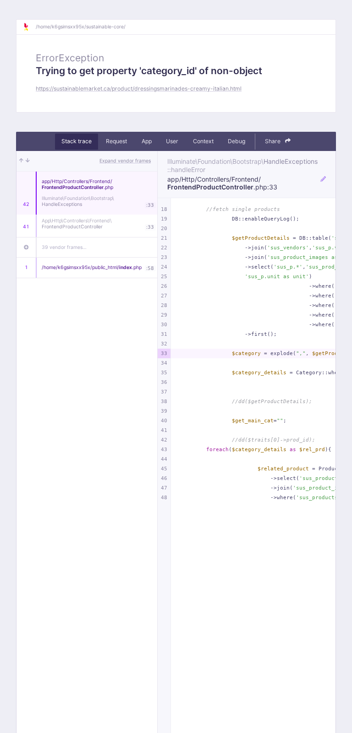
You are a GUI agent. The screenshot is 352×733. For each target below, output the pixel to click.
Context (203, 141)
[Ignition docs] (29, 27)
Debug (236, 141)
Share (273, 141)
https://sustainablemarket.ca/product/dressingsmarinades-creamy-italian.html (139, 88)
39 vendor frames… (64, 247)
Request (116, 141)
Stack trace (76, 141)
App (147, 141)
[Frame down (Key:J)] (27, 161)
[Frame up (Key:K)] (21, 161)
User (172, 141)
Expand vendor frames (125, 161)
